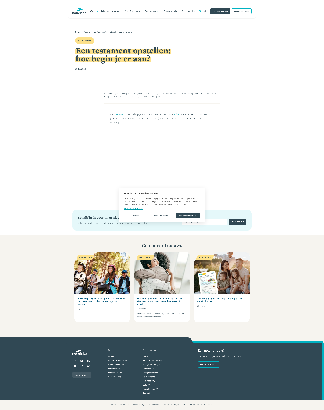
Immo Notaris (149, 389)
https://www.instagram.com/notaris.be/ (82, 361)
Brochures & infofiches (152, 360)
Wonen (93, 11)
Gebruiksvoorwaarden (119, 404)
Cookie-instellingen (162, 215)
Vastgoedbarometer (151, 372)
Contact (146, 393)
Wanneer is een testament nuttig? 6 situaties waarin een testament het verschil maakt (160, 301)
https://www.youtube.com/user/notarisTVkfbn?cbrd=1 (75, 366)
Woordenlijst (148, 368)
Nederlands (81, 375)
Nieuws (87, 32)
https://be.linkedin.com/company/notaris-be (88, 361)
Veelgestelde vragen (151, 364)
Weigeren (136, 215)
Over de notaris (170, 11)
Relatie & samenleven (110, 11)
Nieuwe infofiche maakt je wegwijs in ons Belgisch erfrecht (220, 300)
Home (77, 32)
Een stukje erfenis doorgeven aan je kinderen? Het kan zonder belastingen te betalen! (101, 301)
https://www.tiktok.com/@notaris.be (82, 366)
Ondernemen (150, 11)
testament (120, 114)
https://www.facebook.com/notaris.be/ (75, 361)
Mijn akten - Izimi (241, 11)
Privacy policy (138, 404)
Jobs (145, 385)
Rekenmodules (188, 11)
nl (205, 11)
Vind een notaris (220, 11)
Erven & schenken (132, 11)
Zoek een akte (149, 377)
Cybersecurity (149, 381)
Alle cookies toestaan (187, 215)
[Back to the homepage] (79, 11)
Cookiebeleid (153, 404)
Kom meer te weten (133, 208)
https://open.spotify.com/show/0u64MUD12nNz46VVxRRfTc (88, 366)
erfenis (177, 114)
